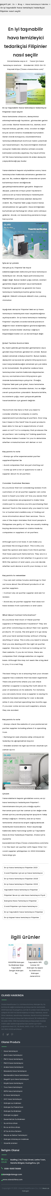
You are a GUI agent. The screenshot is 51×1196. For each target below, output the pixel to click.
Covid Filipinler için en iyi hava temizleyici (23, 873)
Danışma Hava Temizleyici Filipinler (20, 901)
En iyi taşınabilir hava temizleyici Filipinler (23, 912)
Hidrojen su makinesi (12, 1103)
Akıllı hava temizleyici (13, 1055)
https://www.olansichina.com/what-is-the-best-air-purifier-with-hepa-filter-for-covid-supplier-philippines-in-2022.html (25, 847)
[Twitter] (8, 1034)
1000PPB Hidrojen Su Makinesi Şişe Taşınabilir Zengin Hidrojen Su (16, 968)
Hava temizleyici (11, 1051)
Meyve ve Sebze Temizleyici (15, 1135)
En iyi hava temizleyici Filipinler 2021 (21, 867)
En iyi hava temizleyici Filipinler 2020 (21, 878)
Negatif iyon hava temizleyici (16, 1079)
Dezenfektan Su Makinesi (14, 1119)
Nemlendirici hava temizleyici (16, 1075)
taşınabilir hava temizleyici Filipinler (21, 890)
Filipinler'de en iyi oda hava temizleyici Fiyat (24, 895)
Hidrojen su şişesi (11, 1115)
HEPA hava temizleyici (13, 1091)
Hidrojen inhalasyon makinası (16, 1139)
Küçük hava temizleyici (13, 1083)
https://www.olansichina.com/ (29, 69)
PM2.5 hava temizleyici (13, 1063)
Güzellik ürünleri (10, 1143)
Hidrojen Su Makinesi (12, 1111)
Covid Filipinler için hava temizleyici (20, 906)
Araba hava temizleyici (13, 1067)
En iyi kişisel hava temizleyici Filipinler (21, 917)
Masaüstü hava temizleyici (15, 1071)
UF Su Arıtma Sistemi (12, 1131)
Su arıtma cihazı (11, 1123)
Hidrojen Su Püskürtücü (13, 1107)
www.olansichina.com (12, 1180)
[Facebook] (3, 1034)
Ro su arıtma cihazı (12, 1127)
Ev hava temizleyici (12, 1095)
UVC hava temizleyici (13, 1099)
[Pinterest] (12, 1034)
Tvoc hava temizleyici (13, 1087)
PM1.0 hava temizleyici (13, 1059)
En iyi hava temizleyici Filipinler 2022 (21, 884)
